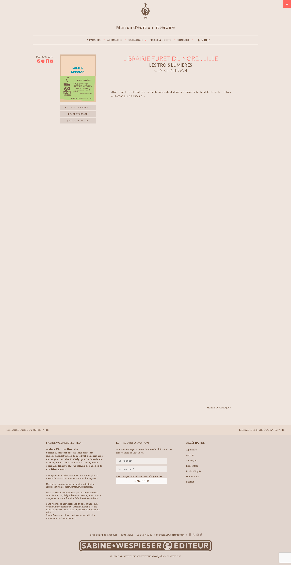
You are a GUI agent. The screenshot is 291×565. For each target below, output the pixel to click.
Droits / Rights (193, 471)
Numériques (192, 476)
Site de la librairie (79, 107)
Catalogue (191, 460)
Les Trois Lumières (170, 65)
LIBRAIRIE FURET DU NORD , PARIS (27, 429)
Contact (190, 481)
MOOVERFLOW (172, 556)
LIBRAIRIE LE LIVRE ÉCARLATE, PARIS (262, 429)
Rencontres (192, 465)
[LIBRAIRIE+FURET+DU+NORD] (38, 61)
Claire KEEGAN (170, 70)
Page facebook (78, 114)
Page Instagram (79, 120)
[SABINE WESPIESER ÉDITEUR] (145, 17)
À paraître (191, 449)
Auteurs (190, 455)
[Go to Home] (145, 550)
